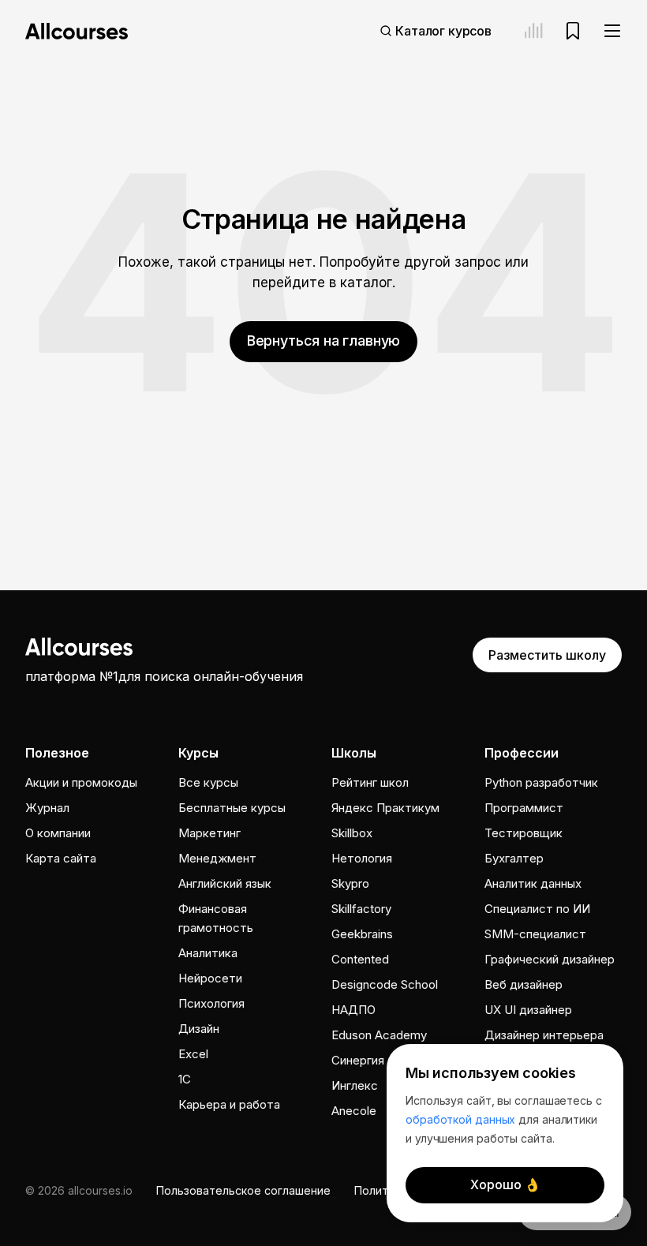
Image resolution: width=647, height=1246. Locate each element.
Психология (211, 1003)
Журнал (47, 807)
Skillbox (351, 832)
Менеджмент (217, 858)
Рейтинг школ (370, 782)
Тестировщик (523, 832)
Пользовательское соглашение (243, 1190)
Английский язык (224, 883)
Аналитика (207, 952)
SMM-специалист (535, 933)
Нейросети (210, 978)
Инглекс (354, 1085)
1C (184, 1079)
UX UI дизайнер (528, 1009)
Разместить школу (547, 655)
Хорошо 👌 (505, 1184)
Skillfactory (361, 908)
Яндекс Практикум (385, 807)
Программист (523, 807)
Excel (193, 1053)
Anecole (353, 1110)
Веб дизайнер (523, 984)
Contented (360, 959)
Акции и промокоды (81, 782)
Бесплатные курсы (232, 807)
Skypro (350, 883)
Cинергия (357, 1060)
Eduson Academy (379, 1034)
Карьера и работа (229, 1104)
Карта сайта (60, 858)
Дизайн (198, 1028)
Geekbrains (362, 933)
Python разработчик (541, 782)
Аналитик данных (533, 883)
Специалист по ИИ (537, 908)
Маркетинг (209, 832)
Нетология (361, 858)
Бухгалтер (514, 858)
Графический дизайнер (549, 959)
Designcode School (384, 984)
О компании (58, 832)
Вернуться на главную (323, 340)
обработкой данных (460, 1119)
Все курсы (208, 782)
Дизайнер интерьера (544, 1034)
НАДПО (353, 1009)
